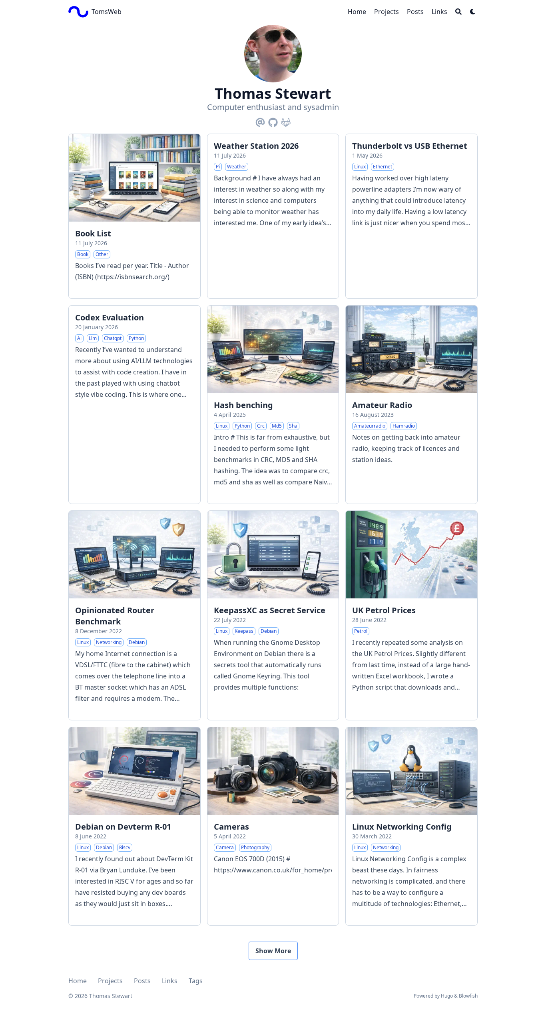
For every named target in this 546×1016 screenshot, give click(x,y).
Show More (273, 950)
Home (77, 980)
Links (169, 980)
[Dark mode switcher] (473, 11)
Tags (196, 980)
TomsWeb (107, 11)
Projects (110, 980)
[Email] (260, 120)
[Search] (458, 11)
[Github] (273, 120)
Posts (142, 980)
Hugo (447, 995)
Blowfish (468, 995)
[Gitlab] (286, 120)
